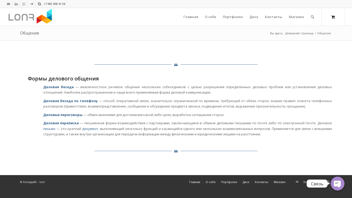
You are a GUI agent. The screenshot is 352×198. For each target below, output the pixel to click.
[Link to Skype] (39, 4)
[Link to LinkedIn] (16, 4)
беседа (67, 87)
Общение (29, 33)
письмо (49, 128)
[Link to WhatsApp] (24, 4)
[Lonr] (30, 17)
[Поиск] (312, 17)
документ (90, 128)
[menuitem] (191, 17)
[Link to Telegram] (31, 4)
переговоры (71, 114)
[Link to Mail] (8, 4)
